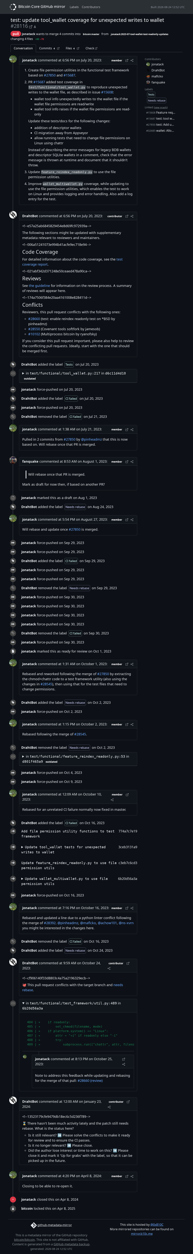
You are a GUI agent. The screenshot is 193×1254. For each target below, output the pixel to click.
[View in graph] (34, 26)
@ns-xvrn (126, 923)
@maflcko (88, 923)
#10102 (34, 334)
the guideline (39, 285)
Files (70, 48)
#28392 (50, 923)
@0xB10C (156, 1225)
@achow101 (107, 923)
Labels (74, 7)
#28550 (34, 329)
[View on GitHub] (31, 26)
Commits (47, 48)
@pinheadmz (91, 439)
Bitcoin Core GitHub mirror (41, 6)
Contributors (91, 7)
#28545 (46, 684)
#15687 (69, 75)
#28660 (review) (90, 1080)
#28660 (34, 318)
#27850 (50, 75)
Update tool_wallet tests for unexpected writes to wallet (63, 849)
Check (90, 48)
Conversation (23, 48)
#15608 (107, 92)
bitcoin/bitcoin (24, 1240)
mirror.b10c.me (142, 1234)
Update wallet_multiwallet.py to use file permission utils (64, 881)
